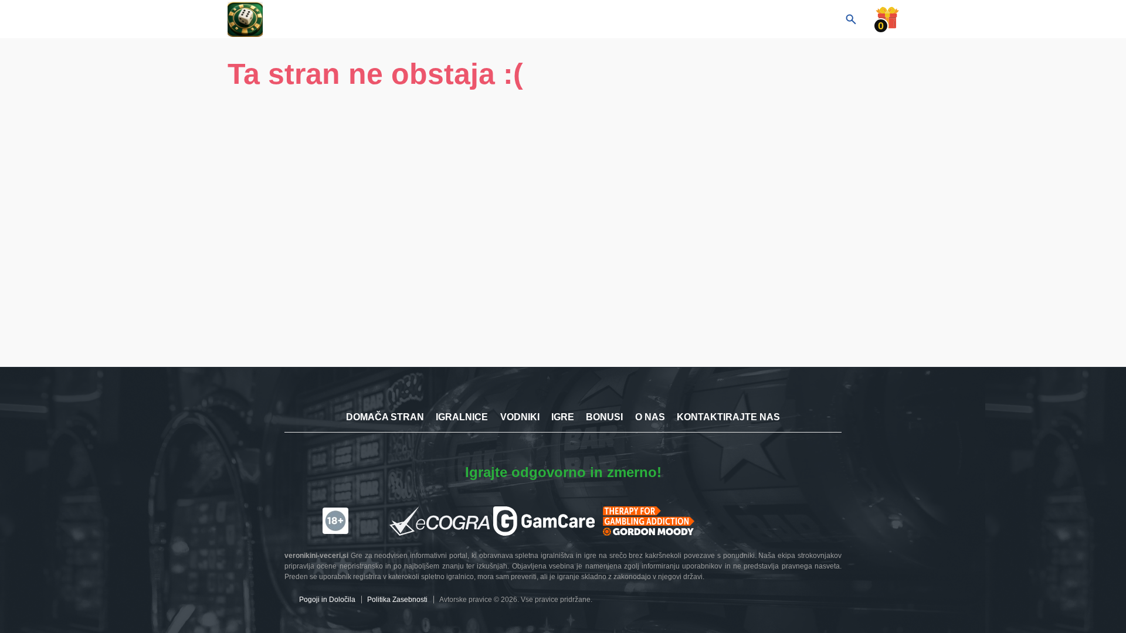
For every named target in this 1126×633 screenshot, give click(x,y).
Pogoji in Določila (327, 599)
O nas (650, 417)
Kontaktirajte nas (728, 417)
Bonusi (604, 417)
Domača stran (385, 417)
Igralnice (462, 417)
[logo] (286, 19)
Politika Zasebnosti (397, 599)
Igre (562, 417)
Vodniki (520, 417)
